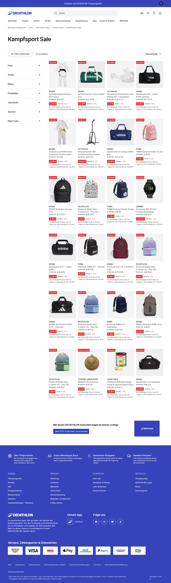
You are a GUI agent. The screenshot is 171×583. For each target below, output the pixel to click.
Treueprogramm (15, 478)
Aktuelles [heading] (140, 474)
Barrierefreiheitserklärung (116, 565)
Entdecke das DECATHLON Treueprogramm (83, 4)
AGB (9, 565)
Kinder (48, 21)
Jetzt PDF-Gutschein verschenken (71, 431)
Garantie (11, 499)
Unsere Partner (99, 491)
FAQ (9, 487)
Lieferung (54, 478)
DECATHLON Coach (143, 482)
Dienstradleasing (57, 495)
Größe (11, 75)
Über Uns (97, 478)
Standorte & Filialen (101, 482)
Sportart (11, 111)
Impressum (20, 565)
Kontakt (11, 482)
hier (60, 579)
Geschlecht (13, 102)
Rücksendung (14, 495)
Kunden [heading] (11, 474)
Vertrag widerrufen (16, 572)
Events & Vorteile (107, 21)
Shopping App (141, 478)
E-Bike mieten (56, 503)
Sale (95, 21)
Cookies (97, 565)
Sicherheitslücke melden (55, 565)
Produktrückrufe (15, 491)
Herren (37, 21)
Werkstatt (124, 21)
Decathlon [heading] (98, 474)
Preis (10, 65)
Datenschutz (34, 565)
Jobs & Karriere (99, 487)
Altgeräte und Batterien (60, 499)
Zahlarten (54, 482)
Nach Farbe (13, 121)
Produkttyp (13, 93)
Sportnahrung (82, 21)
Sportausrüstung (63, 21)
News (137, 487)
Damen (25, 21)
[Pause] (161, 4)
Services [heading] (54, 474)
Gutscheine (55, 491)
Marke (11, 84)
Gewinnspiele (141, 491)
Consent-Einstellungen (79, 565)
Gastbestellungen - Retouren (20, 503)
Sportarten (12, 21)
